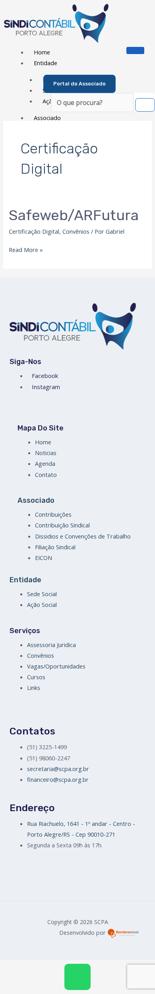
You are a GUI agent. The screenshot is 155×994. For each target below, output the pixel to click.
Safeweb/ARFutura (74, 215)
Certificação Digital (34, 231)
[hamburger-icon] (135, 50)
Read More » (26, 249)
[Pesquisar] (145, 105)
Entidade (45, 63)
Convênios (75, 231)
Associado (47, 118)
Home (42, 52)
